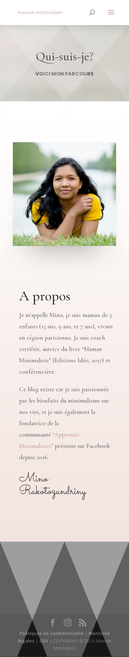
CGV (43, 641)
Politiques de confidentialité (51, 633)
